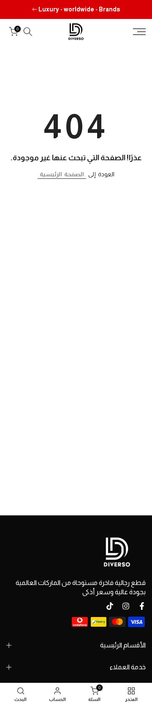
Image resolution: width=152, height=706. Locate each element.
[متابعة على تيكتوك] (110, 606)
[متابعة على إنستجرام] (126, 606)
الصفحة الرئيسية (62, 174)
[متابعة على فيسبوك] (142, 606)
